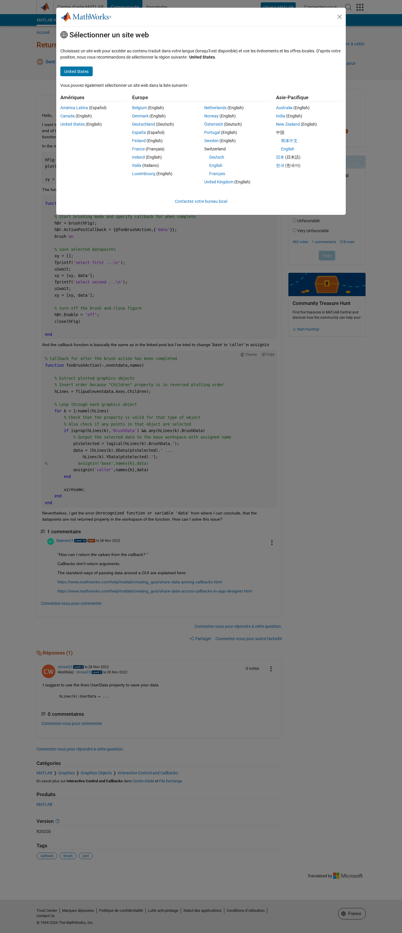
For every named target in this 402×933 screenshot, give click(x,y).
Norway (211, 116)
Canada (67, 116)
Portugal (212, 132)
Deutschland (143, 124)
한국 (280, 165)
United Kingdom (218, 182)
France (138, 149)
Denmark (140, 116)
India (280, 116)
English (215, 165)
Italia (136, 165)
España (139, 132)
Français (217, 173)
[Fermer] (339, 17)
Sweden (211, 140)
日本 (280, 157)
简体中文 (289, 140)
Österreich (213, 124)
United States (72, 124)
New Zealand (288, 124)
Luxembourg (143, 173)
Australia (284, 107)
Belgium (139, 107)
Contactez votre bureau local (201, 201)
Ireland (138, 157)
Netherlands (215, 107)
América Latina (74, 107)
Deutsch (216, 157)
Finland (139, 140)
